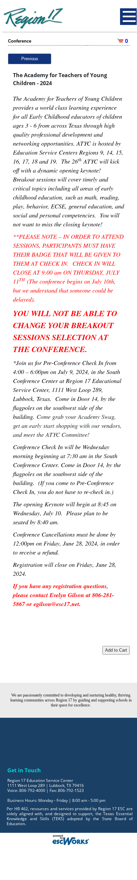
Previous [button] (29, 58)
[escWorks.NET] (71, 839)
